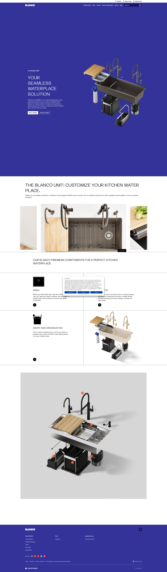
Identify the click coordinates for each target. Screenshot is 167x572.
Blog (121, 5)
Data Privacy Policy (89, 539)
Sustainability (28, 550)
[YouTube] (38, 556)
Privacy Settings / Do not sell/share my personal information (58, 561)
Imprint (26, 561)
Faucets (99, 5)
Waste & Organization (107, 5)
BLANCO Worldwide (30, 542)
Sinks (93, 5)
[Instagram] (44, 556)
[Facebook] (32, 556)
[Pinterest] (35, 556)
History (27, 544)
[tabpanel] (83, 228)
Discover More (44, 113)
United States (138, 561)
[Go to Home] (30, 5)
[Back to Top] (140, 529)
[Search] (140, 5)
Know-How (28, 547)
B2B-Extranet (33, 568)
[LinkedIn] (41, 556)
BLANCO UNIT (87, 5)
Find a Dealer (33, 113)
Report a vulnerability (40, 561)
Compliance (31, 561)
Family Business (29, 539)
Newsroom (57, 539)
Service (116, 5)
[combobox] (133, 5)
